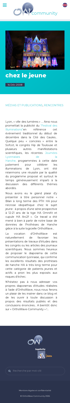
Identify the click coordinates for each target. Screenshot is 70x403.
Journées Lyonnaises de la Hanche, (31, 156)
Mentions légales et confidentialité (35, 390)
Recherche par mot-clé (27, 370)
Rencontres (53, 105)
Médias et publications (24, 105)
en (65, 5)
